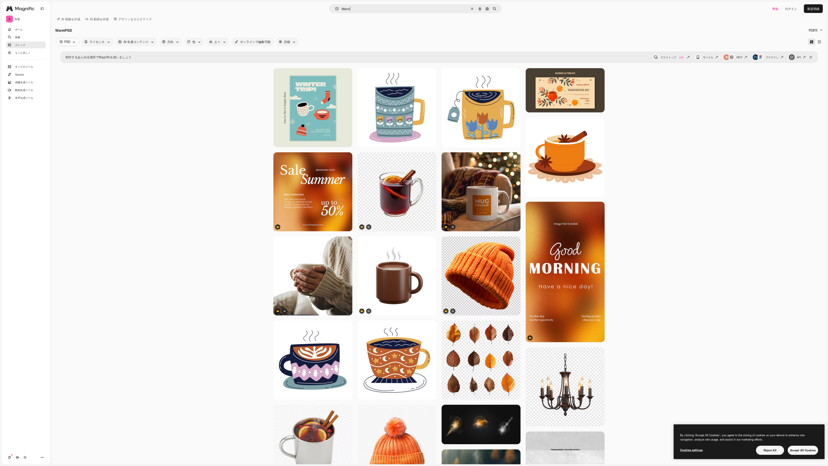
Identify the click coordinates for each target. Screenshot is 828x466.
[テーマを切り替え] (25, 457)
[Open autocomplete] (335, 8)
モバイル (708, 57)
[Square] (819, 41)
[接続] (9, 457)
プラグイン (772, 57)
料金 (775, 8)
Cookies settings (691, 450)
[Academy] (17, 457)
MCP (739, 57)
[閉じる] (810, 57)
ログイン (791, 8)
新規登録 (813, 8)
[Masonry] (811, 41)
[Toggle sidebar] (42, 8)
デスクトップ (672, 57)
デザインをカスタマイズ (135, 19)
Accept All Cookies (803, 450)
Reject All (770, 450)
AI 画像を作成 (70, 19)
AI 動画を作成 (99, 19)
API (799, 57)
